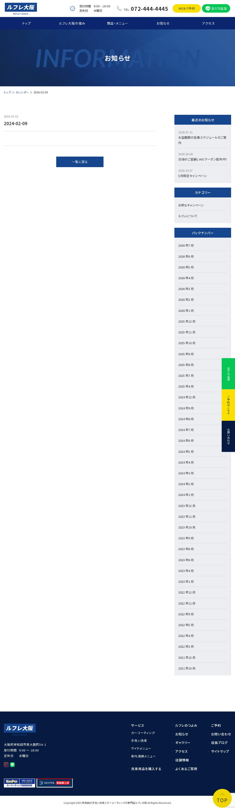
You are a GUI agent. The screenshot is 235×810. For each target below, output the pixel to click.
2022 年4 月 (186, 635)
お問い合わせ (228, 436)
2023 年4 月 (186, 570)
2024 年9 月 (186, 408)
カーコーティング (143, 733)
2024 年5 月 (186, 451)
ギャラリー (183, 742)
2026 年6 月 (186, 256)
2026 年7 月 (186, 245)
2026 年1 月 (186, 310)
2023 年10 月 (186, 527)
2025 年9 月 (186, 354)
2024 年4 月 (186, 462)
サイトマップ (220, 751)
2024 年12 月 (186, 397)
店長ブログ (219, 742)
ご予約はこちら (228, 405)
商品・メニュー (118, 23)
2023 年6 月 (186, 560)
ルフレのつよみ (186, 725)
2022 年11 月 (186, 603)
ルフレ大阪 (141, 802)
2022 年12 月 (186, 592)
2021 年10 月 (186, 668)
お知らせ (163, 23)
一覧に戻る (80, 162)
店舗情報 (182, 760)
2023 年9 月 (186, 538)
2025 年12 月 (186, 321)
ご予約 (216, 725)
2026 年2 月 (186, 299)
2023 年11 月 (186, 516)
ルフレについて (187, 216)
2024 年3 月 (186, 473)
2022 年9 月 (186, 614)
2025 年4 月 (186, 386)
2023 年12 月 (186, 505)
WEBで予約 (187, 8)
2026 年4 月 (186, 278)
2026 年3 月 (186, 289)
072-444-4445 (149, 8)
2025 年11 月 (186, 332)
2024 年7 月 (186, 430)
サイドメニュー (141, 748)
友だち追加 (219, 8)
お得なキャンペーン (191, 205)
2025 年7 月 (186, 375)
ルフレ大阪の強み (72, 23)
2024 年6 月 (186, 440)
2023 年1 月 (186, 581)
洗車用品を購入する (146, 768)
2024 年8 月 (186, 419)
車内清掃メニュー (143, 756)
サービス (137, 725)
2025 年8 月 (186, 365)
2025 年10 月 (186, 343)
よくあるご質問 (186, 768)
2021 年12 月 (186, 657)
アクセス (208, 23)
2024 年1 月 (186, 494)
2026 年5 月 (186, 267)
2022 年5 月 (186, 625)
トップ (26, 23)
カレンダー (22, 92)
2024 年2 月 (186, 484)
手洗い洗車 (139, 740)
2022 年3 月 (186, 646)
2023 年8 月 (186, 549)
